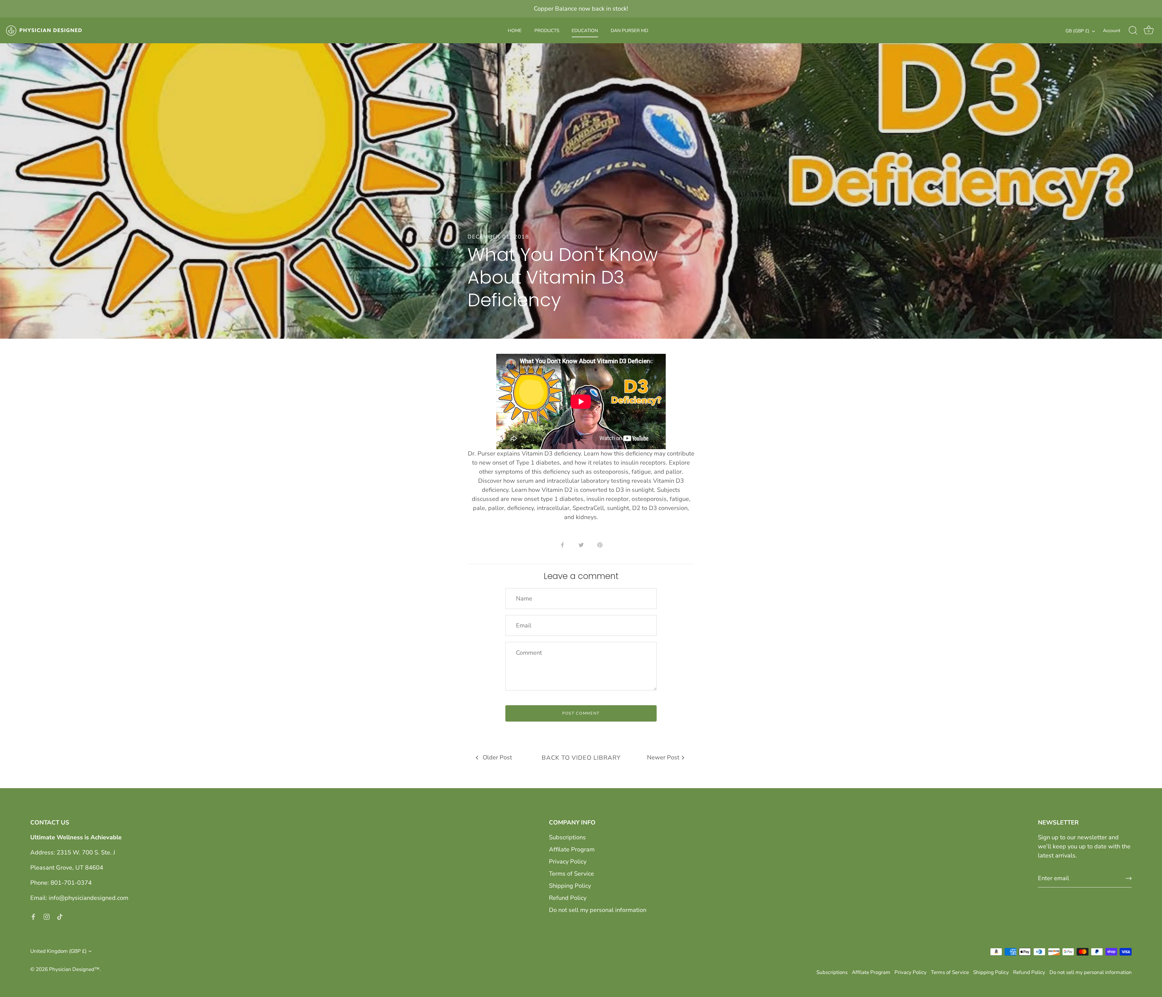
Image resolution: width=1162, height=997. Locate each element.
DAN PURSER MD (629, 31)
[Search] (1133, 30)
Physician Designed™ (74, 969)
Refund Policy (567, 898)
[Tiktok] (60, 916)
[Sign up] (1129, 878)
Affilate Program (572, 849)
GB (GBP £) (1077, 31)
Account (1111, 31)
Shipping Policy (570, 886)
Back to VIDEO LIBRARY (581, 758)
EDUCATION (585, 31)
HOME (515, 31)
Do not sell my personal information (597, 910)
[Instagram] (47, 916)
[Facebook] (33, 916)
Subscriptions (567, 837)
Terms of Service (571, 874)
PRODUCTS (546, 31)
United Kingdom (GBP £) (58, 951)
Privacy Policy (567, 861)
